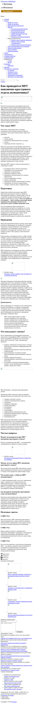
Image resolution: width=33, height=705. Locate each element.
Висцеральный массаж (18, 30)
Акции (6, 53)
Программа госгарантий (15, 75)
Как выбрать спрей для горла (13, 689)
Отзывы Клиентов (9, 56)
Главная (6, 19)
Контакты (7, 64)
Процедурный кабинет (14, 48)
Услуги (6, 21)
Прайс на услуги (13, 22)
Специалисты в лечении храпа (10, 670)
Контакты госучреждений (15, 77)
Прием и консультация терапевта (21, 45)
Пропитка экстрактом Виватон (20, 37)
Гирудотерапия (12, 49)
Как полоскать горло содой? (12, 683)
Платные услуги (13, 72)
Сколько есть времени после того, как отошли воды (16, 638)
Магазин (6, 67)
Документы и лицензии (11, 69)
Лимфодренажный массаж (19, 33)
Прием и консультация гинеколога (21, 40)
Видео (10, 62)
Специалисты (8, 54)
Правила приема (13, 73)
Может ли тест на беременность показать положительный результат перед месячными (14, 650)
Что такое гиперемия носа (12, 686)
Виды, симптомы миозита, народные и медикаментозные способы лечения (19, 575)
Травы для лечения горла (11, 676)
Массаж (10, 27)
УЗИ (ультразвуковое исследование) (18, 46)
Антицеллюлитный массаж (19, 29)
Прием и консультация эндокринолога (18, 42)
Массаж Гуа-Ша (16, 35)
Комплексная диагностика (16, 25)
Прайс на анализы (13, 24)
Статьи (10, 61)
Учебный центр (9, 57)
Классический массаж (17, 32)
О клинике (11, 70)
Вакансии (11, 65)
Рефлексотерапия (13, 51)
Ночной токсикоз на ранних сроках (11, 660)
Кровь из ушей (8, 679)
